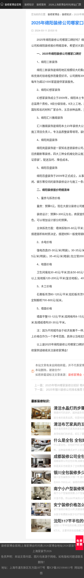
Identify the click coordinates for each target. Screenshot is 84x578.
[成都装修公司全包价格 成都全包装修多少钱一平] (41, 460)
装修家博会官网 (13, 4)
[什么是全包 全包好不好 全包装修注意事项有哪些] (41, 444)
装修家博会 (53, 14)
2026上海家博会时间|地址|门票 (65, 4)
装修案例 (41, 4)
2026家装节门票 (72, 545)
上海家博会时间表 (32, 545)
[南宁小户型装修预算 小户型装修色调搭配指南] (41, 493)
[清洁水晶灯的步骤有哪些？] (41, 412)
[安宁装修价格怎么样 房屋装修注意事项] (41, 509)
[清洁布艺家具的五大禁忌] (41, 428)
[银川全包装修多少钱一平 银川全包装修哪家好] (41, 477)
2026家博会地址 (53, 545)
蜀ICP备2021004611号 (60, 567)
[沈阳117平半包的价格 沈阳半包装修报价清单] (41, 525)
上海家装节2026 (42, 551)
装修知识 (29, 4)
